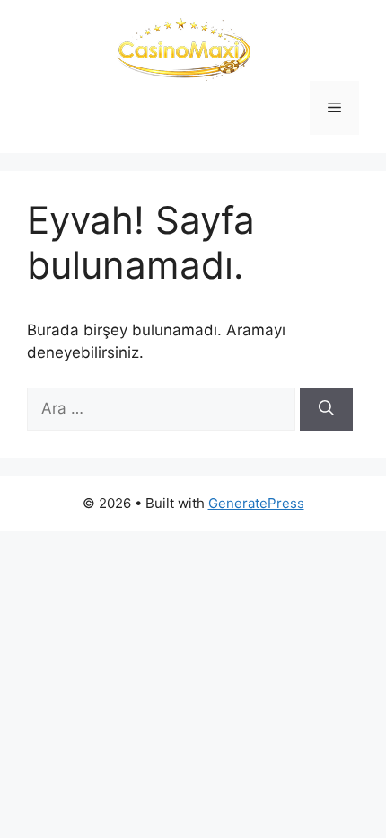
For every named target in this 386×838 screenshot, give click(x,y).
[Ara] (326, 409)
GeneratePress (256, 503)
